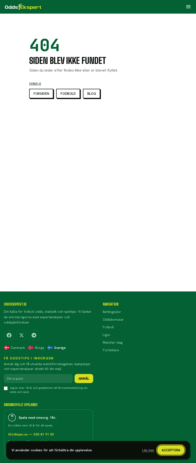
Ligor (106, 335)
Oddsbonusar (113, 319)
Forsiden (41, 93)
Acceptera (171, 450)
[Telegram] (34, 335)
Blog (91, 93)
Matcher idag (113, 342)
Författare (111, 350)
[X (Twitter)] (21, 335)
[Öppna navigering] (188, 7)
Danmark (18, 348)
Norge (39, 348)
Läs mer (148, 450)
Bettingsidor (112, 312)
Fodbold (68, 93)
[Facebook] (9, 335)
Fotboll (108, 327)
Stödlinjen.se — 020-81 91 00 (31, 434)
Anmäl (83, 378)
